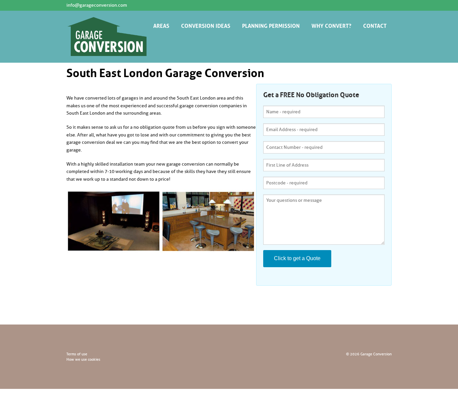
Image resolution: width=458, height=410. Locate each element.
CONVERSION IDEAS (205, 25)
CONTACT (375, 25)
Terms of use (76, 354)
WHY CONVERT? (331, 25)
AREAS (161, 25)
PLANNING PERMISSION (271, 25)
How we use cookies (83, 359)
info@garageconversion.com (96, 5)
